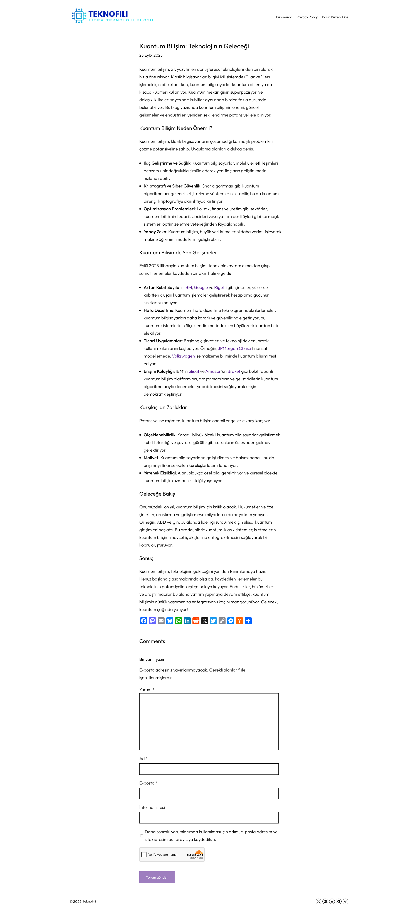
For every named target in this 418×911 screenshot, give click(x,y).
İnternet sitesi (152, 807)
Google (201, 287)
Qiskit (194, 371)
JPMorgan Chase (234, 348)
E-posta (148, 783)
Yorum (147, 689)
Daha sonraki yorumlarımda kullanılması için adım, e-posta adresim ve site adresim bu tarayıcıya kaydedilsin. (211, 835)
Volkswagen (183, 356)
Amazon (213, 371)
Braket (234, 371)
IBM (188, 287)
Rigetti (220, 287)
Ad (143, 758)
